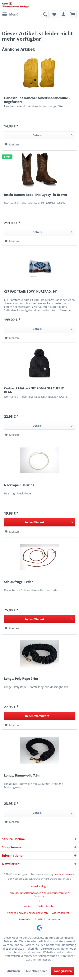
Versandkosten (63, 874)
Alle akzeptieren (36, 971)
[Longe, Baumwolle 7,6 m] (39, 750)
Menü (13, 14)
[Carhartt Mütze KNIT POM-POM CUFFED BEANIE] (39, 363)
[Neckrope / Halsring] (39, 460)
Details (37, 135)
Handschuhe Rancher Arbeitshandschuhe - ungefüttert (37, 100)
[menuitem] (10, 14)
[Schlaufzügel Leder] (39, 557)
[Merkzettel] (54, 14)
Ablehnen (13, 971)
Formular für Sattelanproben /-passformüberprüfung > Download (39, 894)
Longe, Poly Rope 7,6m (21, 679)
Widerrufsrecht (60, 913)
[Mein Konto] (63, 14)
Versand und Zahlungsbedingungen (27, 913)
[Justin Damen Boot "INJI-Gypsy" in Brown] (39, 170)
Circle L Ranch (45, 906)
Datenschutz (26, 919)
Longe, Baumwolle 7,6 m (22, 775)
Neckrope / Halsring (19, 485)
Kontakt (28, 906)
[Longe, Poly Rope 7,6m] (39, 653)
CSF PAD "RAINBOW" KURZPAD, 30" (31, 292)
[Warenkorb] (73, 14)
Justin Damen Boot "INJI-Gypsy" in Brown (35, 195)
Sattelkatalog (38, 886)
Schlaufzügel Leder (18, 582)
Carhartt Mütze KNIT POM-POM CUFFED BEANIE (34, 390)
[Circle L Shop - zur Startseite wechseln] (15, 5)
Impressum (53, 919)
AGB (40, 919)
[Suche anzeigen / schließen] (45, 14)
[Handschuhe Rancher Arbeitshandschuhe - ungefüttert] (39, 73)
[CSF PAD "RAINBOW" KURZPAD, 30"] (39, 266)
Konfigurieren (62, 971)
